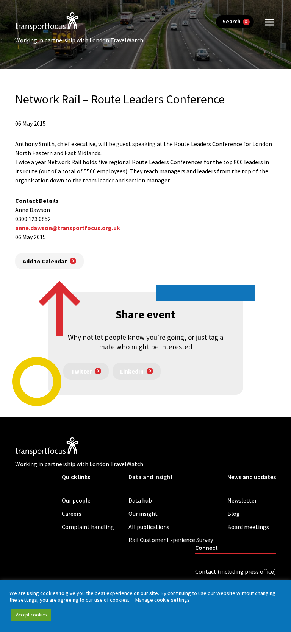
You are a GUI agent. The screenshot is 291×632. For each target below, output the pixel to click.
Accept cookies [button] (31, 615)
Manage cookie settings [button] (162, 599)
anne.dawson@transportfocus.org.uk (67, 228)
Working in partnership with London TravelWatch (79, 40)
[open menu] (269, 22)
